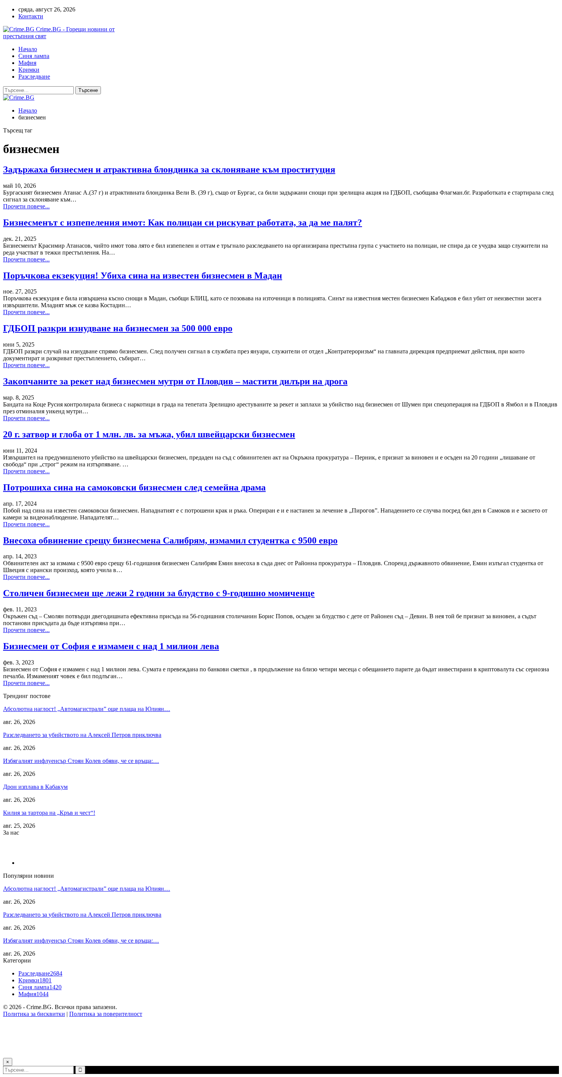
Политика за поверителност (105, 1014)
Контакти (30, 16)
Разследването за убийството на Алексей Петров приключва (82, 735)
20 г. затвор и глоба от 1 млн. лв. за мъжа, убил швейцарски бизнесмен (149, 434)
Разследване (34, 76)
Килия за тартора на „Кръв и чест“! (49, 812)
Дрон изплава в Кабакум (35, 787)
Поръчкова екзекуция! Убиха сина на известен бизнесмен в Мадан (142, 276)
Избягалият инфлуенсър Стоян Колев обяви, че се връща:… (81, 761)
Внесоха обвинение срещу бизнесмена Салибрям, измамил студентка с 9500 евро (170, 540)
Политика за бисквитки (34, 1014)
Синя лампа (33, 56)
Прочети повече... (26, 206)
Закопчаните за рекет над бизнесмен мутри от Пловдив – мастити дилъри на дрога (175, 381)
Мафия (27, 63)
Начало (27, 49)
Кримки (28, 69)
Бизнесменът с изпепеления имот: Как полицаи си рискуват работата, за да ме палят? (182, 222)
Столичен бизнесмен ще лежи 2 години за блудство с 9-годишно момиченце (159, 593)
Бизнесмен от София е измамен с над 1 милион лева (111, 646)
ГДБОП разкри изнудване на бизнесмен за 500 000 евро (117, 328)
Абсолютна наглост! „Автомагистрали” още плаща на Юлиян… (86, 709)
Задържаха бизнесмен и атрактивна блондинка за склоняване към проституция (169, 169)
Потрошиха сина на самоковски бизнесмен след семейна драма (134, 487)
